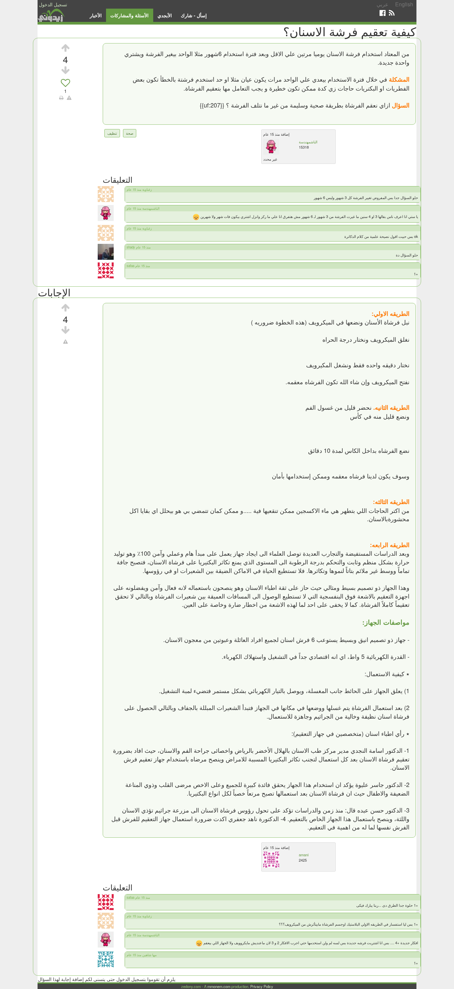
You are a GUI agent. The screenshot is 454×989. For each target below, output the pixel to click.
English (404, 4)
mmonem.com (218, 986)
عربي (383, 4)
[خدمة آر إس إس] (392, 13)
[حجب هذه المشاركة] (65, 341)
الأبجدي (165, 15)
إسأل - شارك (194, 15)
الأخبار (96, 15)
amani (303, 854)
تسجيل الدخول (53, 4)
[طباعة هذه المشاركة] (61, 97)
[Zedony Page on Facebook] (383, 13)
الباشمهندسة (308, 141)
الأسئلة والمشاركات (129, 15)
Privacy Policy (261, 986)
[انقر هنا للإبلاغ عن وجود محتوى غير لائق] (69, 97)
